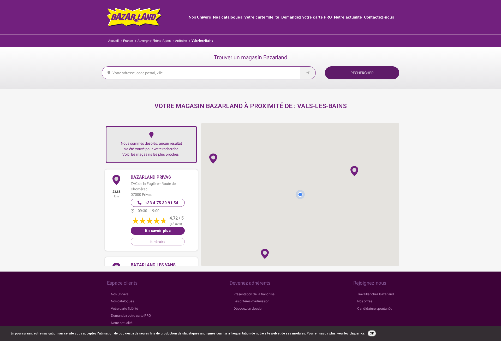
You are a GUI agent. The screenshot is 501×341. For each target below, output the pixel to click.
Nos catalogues (227, 17)
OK (372, 333)
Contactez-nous (379, 17)
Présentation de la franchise (254, 294)
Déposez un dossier (248, 308)
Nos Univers (200, 17)
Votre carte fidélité (261, 17)
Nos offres (364, 301)
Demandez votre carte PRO (306, 17)
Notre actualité (348, 17)
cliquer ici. (357, 333)
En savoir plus (158, 230)
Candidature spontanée (374, 308)
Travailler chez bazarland (375, 294)
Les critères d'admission (251, 301)
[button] (354, 171)
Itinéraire (157, 242)
